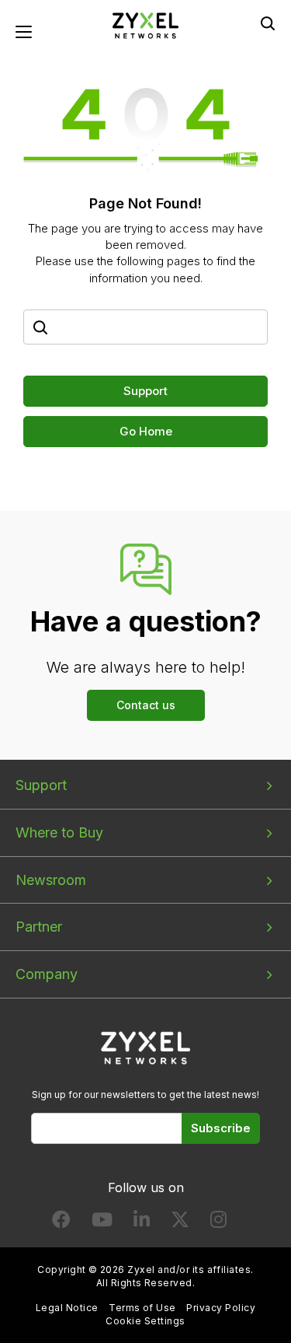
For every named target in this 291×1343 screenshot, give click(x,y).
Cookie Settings (145, 1321)
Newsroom (51, 880)
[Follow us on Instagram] (218, 1223)
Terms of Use (142, 1307)
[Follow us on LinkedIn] (141, 1223)
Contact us (145, 705)
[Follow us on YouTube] (102, 1223)
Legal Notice (67, 1307)
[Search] (267, 23)
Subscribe (221, 1128)
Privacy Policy (220, 1307)
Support (145, 390)
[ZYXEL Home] (146, 24)
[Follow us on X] (180, 1223)
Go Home (146, 431)
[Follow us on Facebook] (61, 1223)
